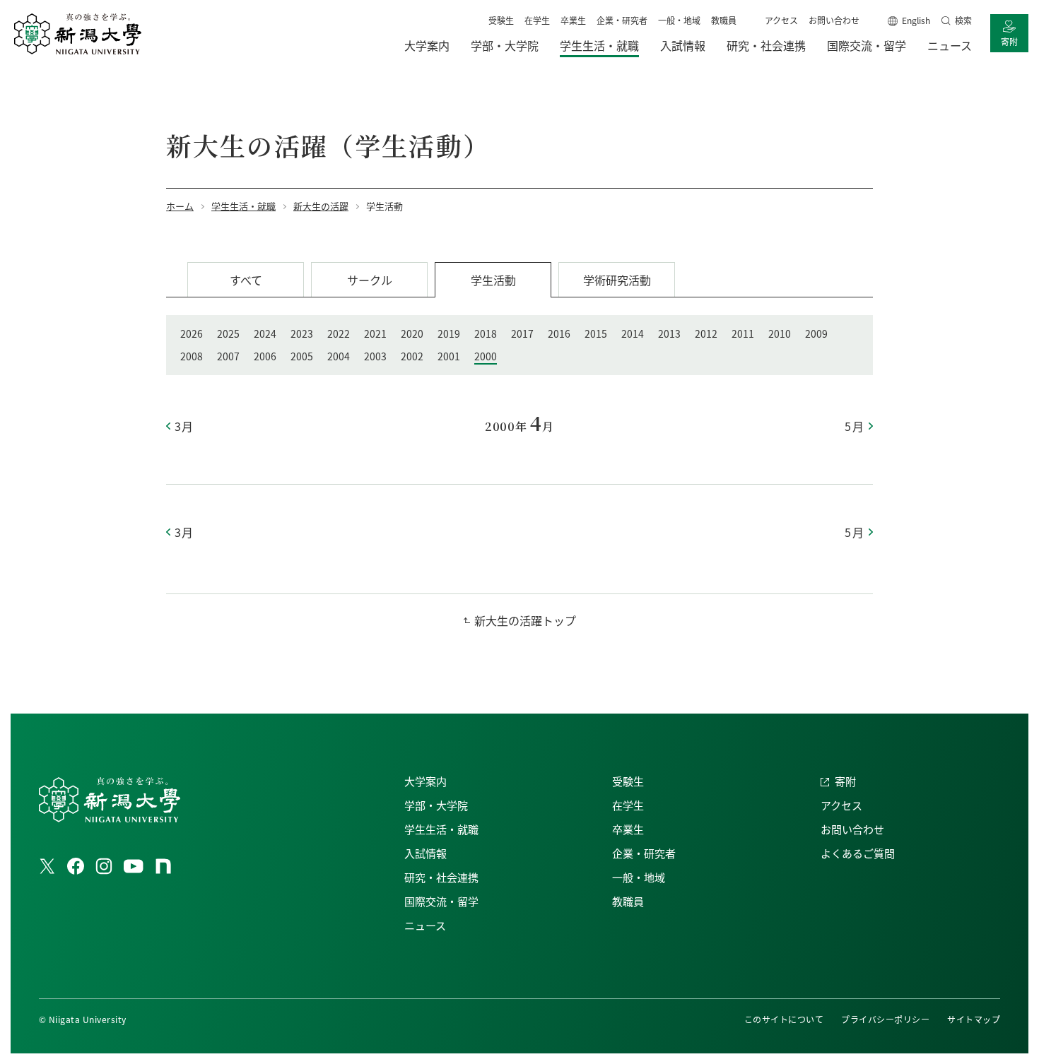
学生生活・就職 (441, 829)
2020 (412, 333)
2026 (191, 333)
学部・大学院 (436, 805)
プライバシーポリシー (885, 1019)
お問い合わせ (834, 20)
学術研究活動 (617, 279)
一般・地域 (679, 20)
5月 (854, 426)
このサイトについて (783, 1019)
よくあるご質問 (858, 853)
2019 (449, 333)
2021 (375, 333)
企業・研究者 (622, 20)
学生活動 (493, 279)
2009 (816, 333)
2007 (228, 356)
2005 (301, 356)
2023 (301, 333)
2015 (596, 333)
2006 (265, 356)
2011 (743, 333)
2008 (191, 356)
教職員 (723, 20)
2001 (449, 356)
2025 (228, 333)
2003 (375, 356)
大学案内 (425, 781)
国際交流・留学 (441, 901)
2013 (669, 333)
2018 (485, 333)
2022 (338, 333)
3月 (184, 426)
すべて (246, 279)
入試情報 (425, 853)
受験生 (501, 20)
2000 (485, 356)
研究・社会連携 (441, 877)
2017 (522, 333)
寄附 (1009, 41)
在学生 (537, 20)
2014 (632, 333)
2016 (559, 333)
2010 (779, 333)
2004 (338, 356)
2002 (412, 356)
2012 (706, 333)
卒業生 (573, 20)
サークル (369, 279)
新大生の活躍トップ (525, 620)
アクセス (781, 20)
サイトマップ (973, 1019)
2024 (265, 333)
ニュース (425, 925)
